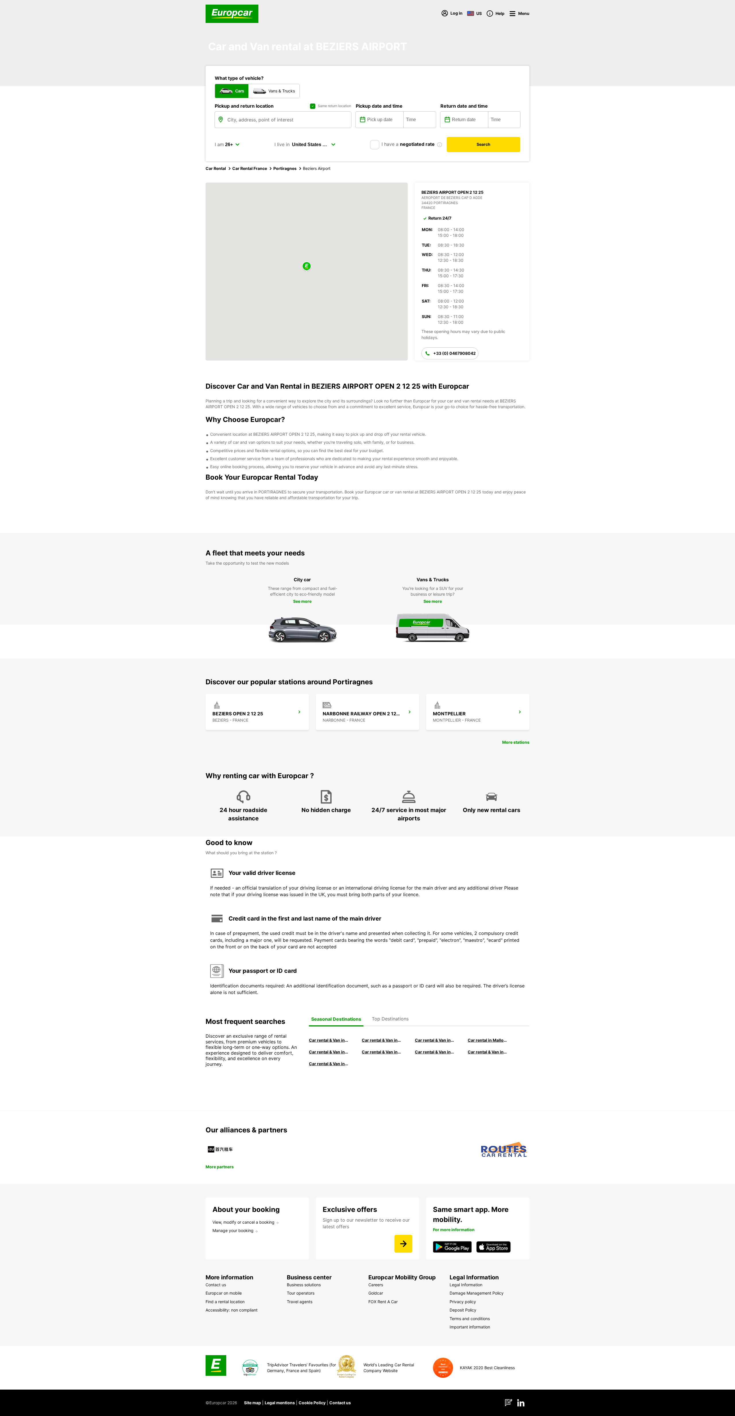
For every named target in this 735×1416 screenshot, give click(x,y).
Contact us (340, 1402)
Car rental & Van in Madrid (434, 1040)
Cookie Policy (312, 1402)
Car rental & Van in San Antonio (329, 1063)
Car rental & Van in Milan (329, 1040)
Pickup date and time (379, 106)
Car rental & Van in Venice (329, 1051)
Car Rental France (249, 168)
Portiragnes (285, 168)
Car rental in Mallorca (487, 1040)
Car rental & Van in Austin (487, 1051)
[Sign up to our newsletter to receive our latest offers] (403, 1244)
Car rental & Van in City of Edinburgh (381, 1051)
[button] (306, 266)
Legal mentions (280, 1402)
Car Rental (216, 168)
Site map (252, 1402)
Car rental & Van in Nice (434, 1051)
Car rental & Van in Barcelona (381, 1040)
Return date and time (464, 106)
